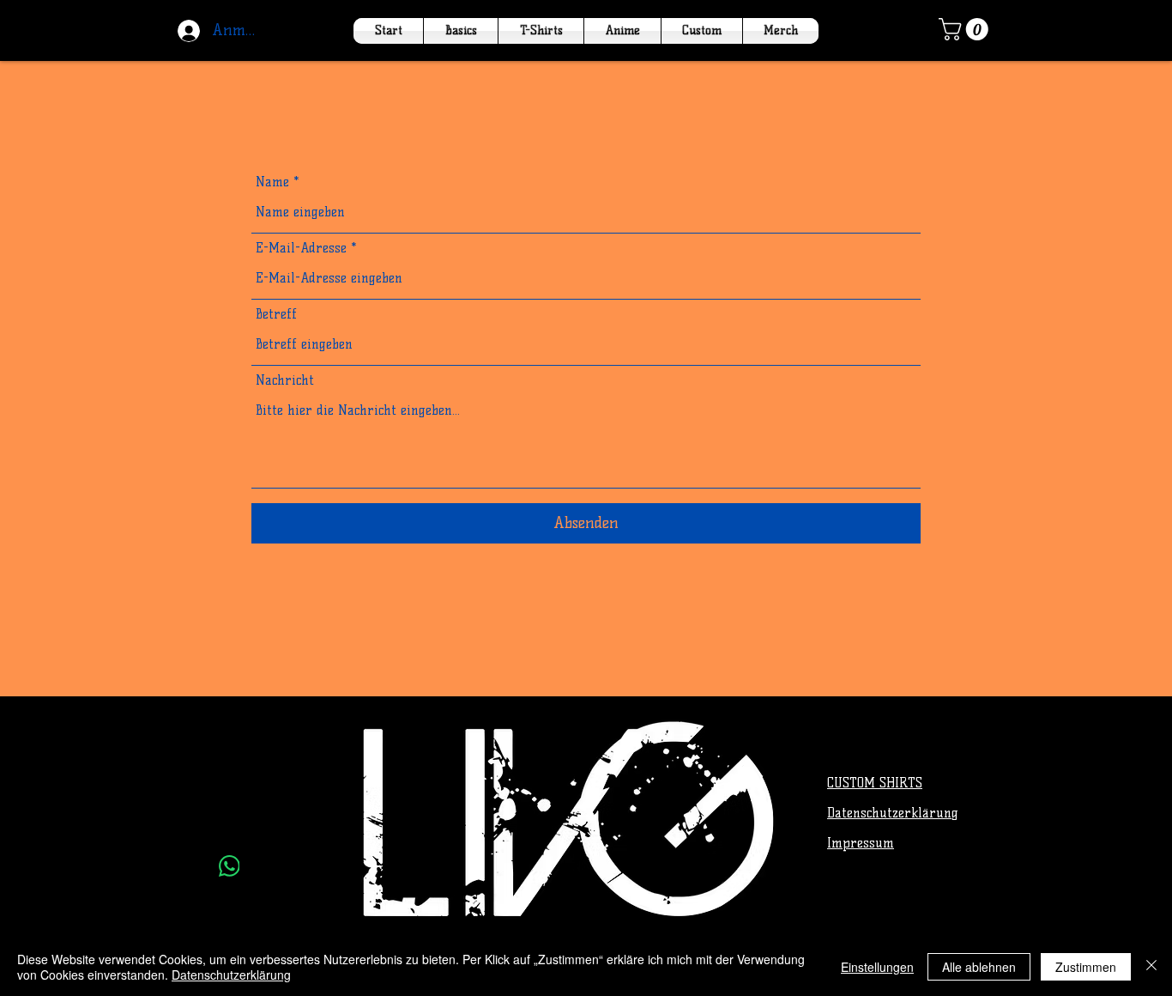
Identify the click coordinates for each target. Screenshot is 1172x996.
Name (272, 182)
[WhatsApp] (229, 866)
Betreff (276, 314)
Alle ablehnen (979, 966)
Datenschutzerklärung (231, 974)
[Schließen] (1151, 966)
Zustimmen (1085, 966)
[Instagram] (229, 824)
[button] (966, 29)
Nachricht (285, 380)
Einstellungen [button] (877, 966)
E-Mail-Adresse (301, 248)
